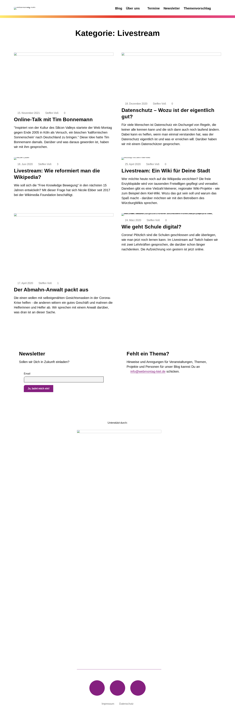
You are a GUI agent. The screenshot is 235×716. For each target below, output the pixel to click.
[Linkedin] (117, 688)
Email (27, 373)
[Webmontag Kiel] (38, 8)
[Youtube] (138, 688)
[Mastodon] (97, 688)
